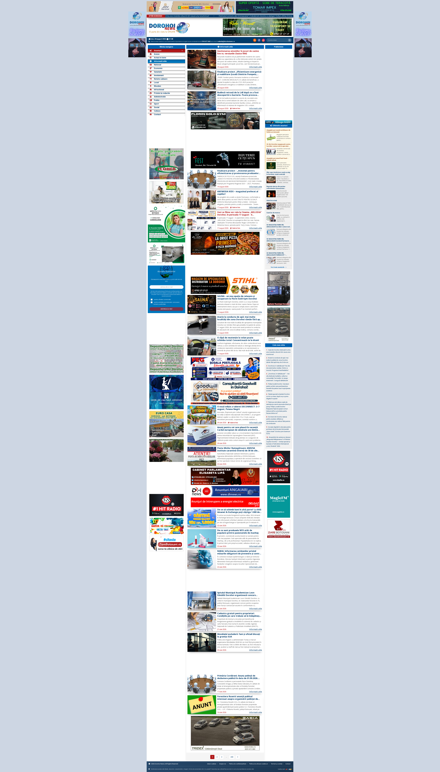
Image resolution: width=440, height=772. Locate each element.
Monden (157, 86)
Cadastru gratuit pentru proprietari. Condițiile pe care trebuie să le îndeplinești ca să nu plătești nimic (239, 614)
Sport (156, 104)
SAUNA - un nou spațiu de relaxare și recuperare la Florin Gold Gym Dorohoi (237, 297)
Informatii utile (160, 61)
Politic (157, 100)
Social (156, 107)
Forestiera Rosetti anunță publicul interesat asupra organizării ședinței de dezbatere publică (237, 697)
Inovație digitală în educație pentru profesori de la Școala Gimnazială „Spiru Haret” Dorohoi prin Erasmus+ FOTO (278, 430)
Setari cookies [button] (211, 764)
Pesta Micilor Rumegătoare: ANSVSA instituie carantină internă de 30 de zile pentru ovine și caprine (237, 449)
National (157, 65)
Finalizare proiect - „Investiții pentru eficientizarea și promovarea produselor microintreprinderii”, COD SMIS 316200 (238, 172)
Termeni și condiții (276, 764)
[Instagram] (263, 40)
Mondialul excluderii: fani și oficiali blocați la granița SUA (238, 635)
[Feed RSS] (254, 40)
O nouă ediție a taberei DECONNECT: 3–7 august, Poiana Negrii (238, 407)
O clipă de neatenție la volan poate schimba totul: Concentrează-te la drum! (238, 338)
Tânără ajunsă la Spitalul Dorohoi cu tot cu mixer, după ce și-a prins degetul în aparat (278, 396)
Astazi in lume (160, 58)
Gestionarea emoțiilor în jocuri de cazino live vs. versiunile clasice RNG (238, 52)
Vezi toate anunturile (278, 267)
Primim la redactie (162, 93)
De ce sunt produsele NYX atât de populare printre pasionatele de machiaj (237, 531)
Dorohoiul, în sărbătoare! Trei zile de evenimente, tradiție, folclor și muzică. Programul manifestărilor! (278, 368)
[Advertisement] (166, 132)
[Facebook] (259, 40)
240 (232, 757)
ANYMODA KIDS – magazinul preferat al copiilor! (237, 192)
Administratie (160, 97)
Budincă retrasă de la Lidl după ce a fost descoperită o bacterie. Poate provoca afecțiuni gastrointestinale (238, 93)
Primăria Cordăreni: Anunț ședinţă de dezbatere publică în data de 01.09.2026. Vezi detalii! (237, 677)
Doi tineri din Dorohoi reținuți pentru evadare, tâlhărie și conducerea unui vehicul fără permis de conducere (278, 420)
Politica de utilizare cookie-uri (258, 764)
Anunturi (157, 50)
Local (156, 82)
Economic (158, 68)
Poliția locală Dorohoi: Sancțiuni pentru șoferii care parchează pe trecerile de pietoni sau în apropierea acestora (278, 387)
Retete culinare (160, 79)
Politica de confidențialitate (237, 764)
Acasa (156, 54)
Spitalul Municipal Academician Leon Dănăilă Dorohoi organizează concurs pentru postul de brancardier (236, 593)
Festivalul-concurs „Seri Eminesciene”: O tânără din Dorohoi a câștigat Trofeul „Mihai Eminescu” (260, 16)
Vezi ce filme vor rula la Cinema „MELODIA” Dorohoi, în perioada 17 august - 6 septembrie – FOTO (239, 213)
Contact (157, 114)
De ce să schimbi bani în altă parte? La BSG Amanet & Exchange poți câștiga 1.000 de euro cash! (239, 510)
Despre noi (222, 764)
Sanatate (158, 72)
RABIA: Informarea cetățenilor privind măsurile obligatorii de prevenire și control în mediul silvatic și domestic (239, 552)
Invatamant (159, 75)
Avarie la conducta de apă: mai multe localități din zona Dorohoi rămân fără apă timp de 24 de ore (239, 318)
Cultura (157, 111)
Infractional (159, 90)
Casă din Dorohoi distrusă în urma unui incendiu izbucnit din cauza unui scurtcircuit (178, 16)
